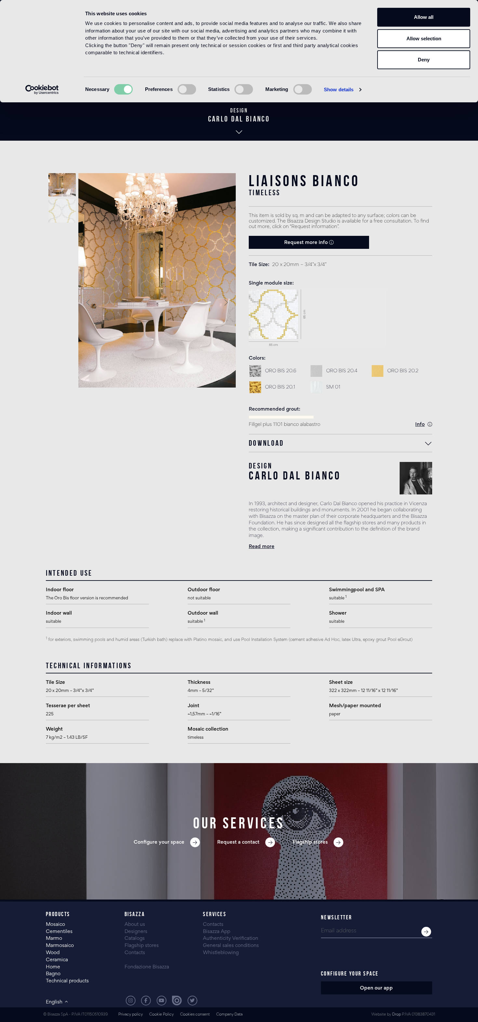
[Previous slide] (88, 302)
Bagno (53, 974)
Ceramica (57, 960)
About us (135, 924)
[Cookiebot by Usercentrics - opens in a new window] (42, 90)
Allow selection (423, 38)
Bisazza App (216, 931)
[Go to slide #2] (62, 211)
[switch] (187, 89)
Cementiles (59, 931)
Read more (261, 546)
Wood (53, 953)
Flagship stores (142, 945)
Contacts (135, 953)
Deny (424, 59)
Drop (396, 1014)
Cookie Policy (161, 1014)
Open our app (376, 988)
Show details (338, 89)
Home (53, 967)
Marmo (54, 938)
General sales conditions (231, 945)
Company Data (229, 1014)
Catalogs (135, 938)
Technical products (67, 981)
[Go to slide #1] (62, 185)
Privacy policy (130, 1014)
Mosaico (55, 924)
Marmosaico (60, 945)
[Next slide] (225, 302)
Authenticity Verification (230, 938)
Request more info (306, 242)
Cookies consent (195, 1014)
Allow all (423, 17)
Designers (136, 931)
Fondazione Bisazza (147, 967)
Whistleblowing (221, 953)
